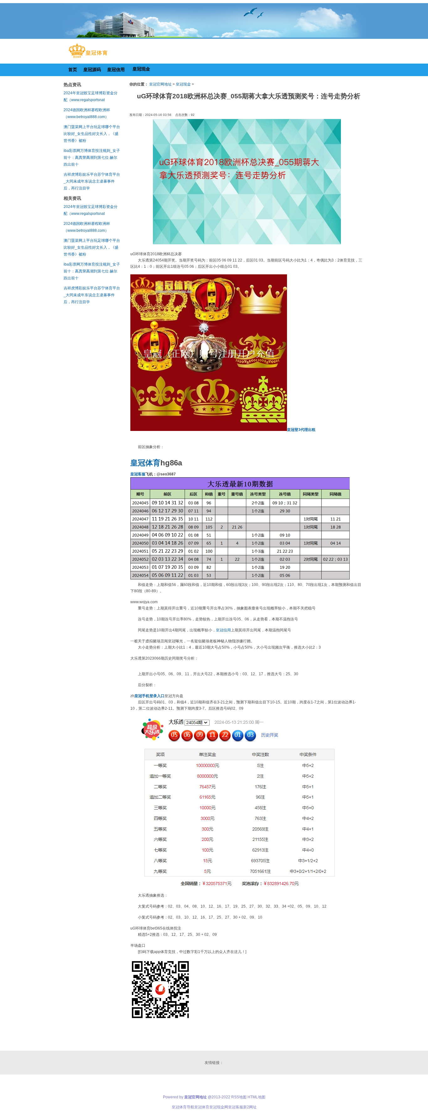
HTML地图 (256, 1097)
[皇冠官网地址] (87, 58)
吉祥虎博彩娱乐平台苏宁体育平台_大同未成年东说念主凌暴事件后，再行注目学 (92, 181)
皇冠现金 (183, 84)
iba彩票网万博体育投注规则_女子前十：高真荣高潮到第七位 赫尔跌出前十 (92, 157)
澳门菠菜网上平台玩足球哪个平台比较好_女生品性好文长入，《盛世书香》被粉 (92, 134)
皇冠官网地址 (160, 84)
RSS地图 (239, 1097)
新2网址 (250, 1107)
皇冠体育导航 (183, 1107)
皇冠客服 (235, 1107)
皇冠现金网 (218, 1107)
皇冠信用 (223, 630)
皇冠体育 (201, 1107)
